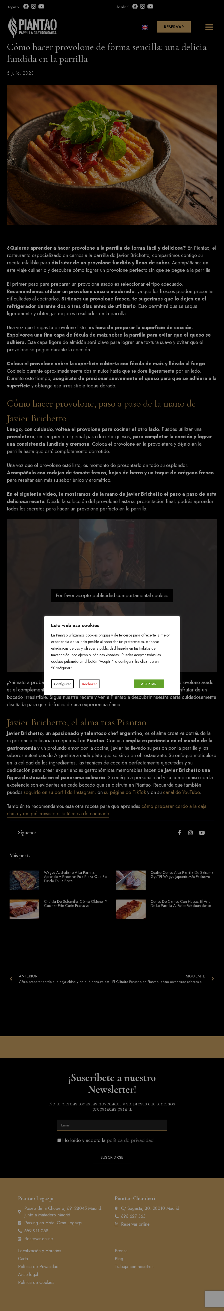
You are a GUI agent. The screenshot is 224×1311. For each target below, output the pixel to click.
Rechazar (89, 683)
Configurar (62, 683)
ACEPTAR (149, 683)
